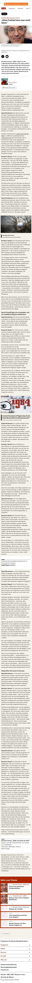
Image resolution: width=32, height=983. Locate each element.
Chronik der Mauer (7, 977)
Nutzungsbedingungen (9, 967)
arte (23, 974)
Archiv (4, 14)
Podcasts (20, 8)
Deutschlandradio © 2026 (10, 980)
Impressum (5, 970)
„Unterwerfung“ (6, 137)
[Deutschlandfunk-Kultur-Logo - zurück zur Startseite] (16, 4)
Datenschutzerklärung (8, 964)
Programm (12, 8)
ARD (9, 974)
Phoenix (18, 974)
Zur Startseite (5, 933)
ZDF (13, 974)
